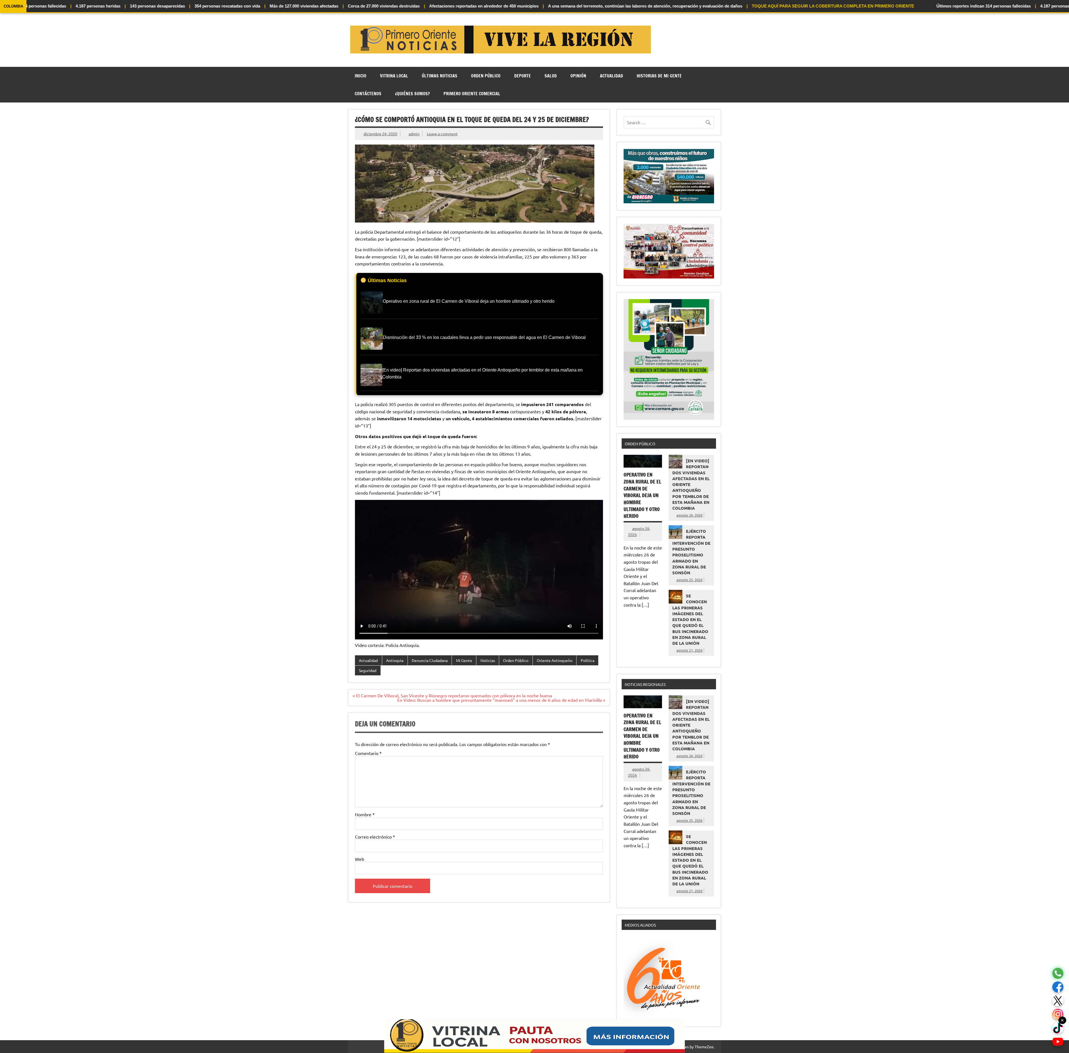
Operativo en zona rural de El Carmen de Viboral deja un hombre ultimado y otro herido (642, 495)
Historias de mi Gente (659, 76)
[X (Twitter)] (1057, 1000)
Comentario (368, 753)
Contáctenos (368, 94)
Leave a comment (442, 133)
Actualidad (611, 76)
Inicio (360, 76)
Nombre (365, 814)
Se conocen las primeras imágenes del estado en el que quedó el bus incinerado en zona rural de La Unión (690, 619)
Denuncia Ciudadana (430, 660)
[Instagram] (1057, 1014)
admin (414, 133)
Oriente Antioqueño (554, 660)
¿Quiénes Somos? (412, 94)
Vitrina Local (394, 76)
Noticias (487, 660)
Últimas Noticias (439, 76)
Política (587, 660)
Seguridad (367, 670)
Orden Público (486, 76)
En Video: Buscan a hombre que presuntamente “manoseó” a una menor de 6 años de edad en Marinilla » (501, 700)
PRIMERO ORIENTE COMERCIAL (471, 94)
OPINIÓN (578, 76)
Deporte (522, 76)
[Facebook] (1057, 987)
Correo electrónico (375, 836)
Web (359, 859)
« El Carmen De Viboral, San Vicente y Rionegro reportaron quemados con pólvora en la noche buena (452, 695)
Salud (551, 76)
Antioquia (394, 660)
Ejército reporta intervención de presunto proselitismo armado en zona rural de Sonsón (691, 551)
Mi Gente (464, 660)
